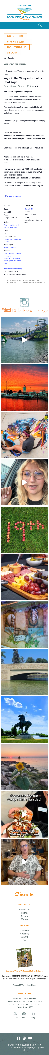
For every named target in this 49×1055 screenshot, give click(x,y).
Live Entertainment (16, 47)
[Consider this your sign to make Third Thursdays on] (24, 814)
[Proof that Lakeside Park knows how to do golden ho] (24, 387)
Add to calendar (15, 196)
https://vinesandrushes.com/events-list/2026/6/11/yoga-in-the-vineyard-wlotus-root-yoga (13, 258)
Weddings (24, 919)
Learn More (31, 985)
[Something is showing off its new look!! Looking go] (24, 672)
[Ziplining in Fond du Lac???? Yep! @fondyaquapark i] (24, 340)
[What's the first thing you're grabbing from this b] (24, 577)
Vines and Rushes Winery (13, 269)
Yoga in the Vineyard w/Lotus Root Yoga (11, 226)
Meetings (24, 912)
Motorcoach (24, 916)
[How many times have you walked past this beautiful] (24, 624)
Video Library (24, 933)
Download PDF (18, 985)
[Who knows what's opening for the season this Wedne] (24, 530)
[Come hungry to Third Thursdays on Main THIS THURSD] (24, 482)
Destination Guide (24, 909)
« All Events (9, 58)
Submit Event (24, 930)
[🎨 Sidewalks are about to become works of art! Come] (24, 435)
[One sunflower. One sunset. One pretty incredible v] (24, 767)
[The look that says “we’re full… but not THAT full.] (24, 862)
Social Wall (24, 936)
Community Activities (18, 41)
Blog (24, 940)
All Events (12, 52)
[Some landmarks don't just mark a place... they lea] (24, 719)
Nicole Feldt (28, 209)
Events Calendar (15, 36)
